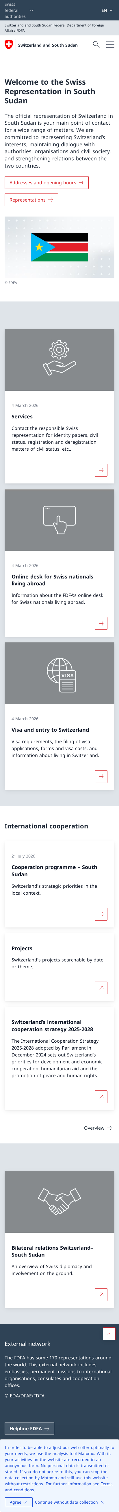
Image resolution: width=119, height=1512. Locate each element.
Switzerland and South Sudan (48, 45)
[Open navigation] (110, 44)
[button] (109, 1333)
